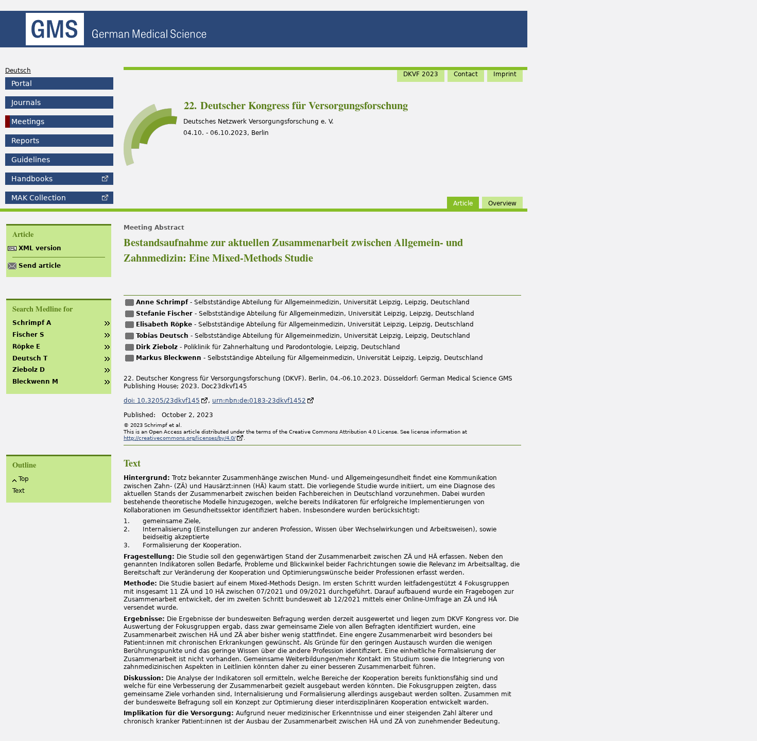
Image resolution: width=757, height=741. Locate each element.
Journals (26, 102)
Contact (466, 74)
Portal (21, 83)
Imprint (505, 74)
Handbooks (32, 179)
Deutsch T (29, 358)
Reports (25, 140)
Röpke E (26, 346)
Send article (40, 265)
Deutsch (18, 70)
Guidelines (30, 160)
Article (463, 203)
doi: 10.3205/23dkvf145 (162, 400)
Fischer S (28, 334)
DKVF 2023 (420, 74)
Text (18, 490)
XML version (40, 248)
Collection (38, 198)
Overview (502, 203)
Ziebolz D (28, 369)
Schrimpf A (31, 322)
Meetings (27, 121)
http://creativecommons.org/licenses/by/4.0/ (179, 438)
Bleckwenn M (35, 381)
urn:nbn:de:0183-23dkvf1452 (259, 400)
